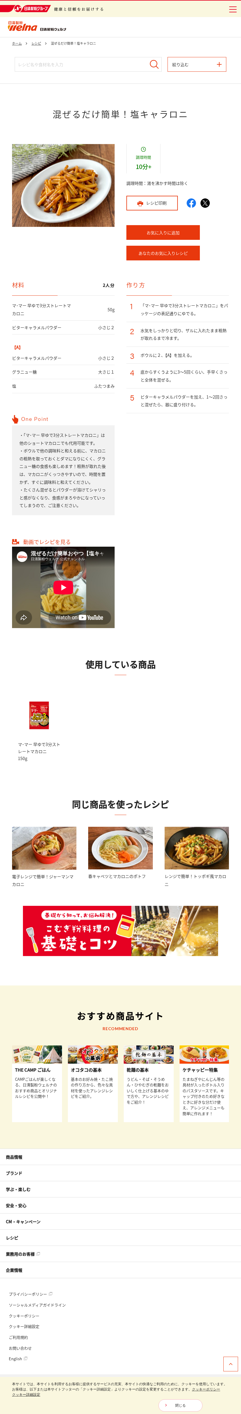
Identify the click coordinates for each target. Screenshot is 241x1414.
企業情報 (14, 1270)
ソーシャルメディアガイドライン (37, 1305)
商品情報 (14, 1157)
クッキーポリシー (24, 1315)
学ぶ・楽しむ (18, 1189)
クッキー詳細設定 (24, 1326)
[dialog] (120, 1395)
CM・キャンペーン (23, 1221)
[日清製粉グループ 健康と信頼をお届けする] (51, 8)
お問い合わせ (20, 1348)
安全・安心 (16, 1205)
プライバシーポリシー (28, 1294)
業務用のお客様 (21, 1254)
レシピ (12, 1238)
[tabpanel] (63, 185)
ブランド (14, 1173)
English (16, 1358)
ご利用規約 (18, 1337)
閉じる (180, 1405)
